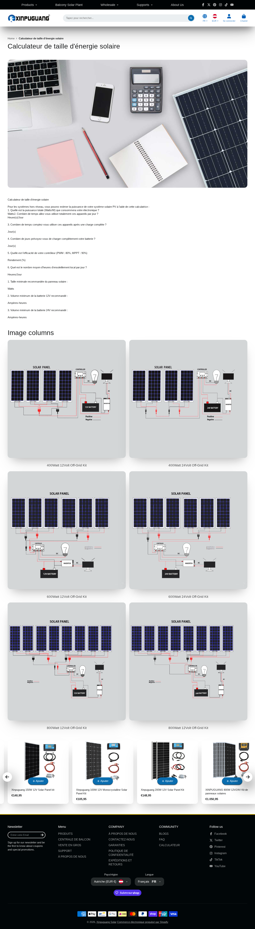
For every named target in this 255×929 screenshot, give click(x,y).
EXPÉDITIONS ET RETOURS (120, 862)
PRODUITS (65, 833)
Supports (143, 5)
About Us (177, 5)
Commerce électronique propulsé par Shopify (142, 922)
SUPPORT (65, 850)
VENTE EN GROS (69, 845)
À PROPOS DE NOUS (72, 856)
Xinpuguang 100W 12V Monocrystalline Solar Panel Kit (102, 772)
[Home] (29, 18)
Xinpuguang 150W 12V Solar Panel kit (38, 772)
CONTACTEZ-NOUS (122, 839)
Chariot (243, 18)
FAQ (162, 839)
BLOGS (164, 833)
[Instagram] (220, 4)
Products (28, 5)
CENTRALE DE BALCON (74, 839)
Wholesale (108, 5)
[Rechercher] (191, 18)
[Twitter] (208, 4)
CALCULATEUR (169, 845)
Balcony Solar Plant (69, 5)
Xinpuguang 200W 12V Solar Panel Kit (167, 772)
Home (11, 38)
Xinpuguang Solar (106, 922)
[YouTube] (231, 4)
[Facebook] (203, 4)
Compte (229, 18)
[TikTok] (226, 4)
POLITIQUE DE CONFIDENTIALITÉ (121, 852)
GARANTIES (117, 845)
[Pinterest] (214, 4)
